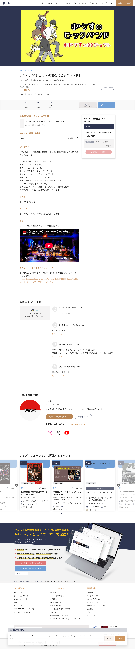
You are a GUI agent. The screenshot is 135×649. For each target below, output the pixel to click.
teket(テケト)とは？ (57, 592)
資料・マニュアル (56, 612)
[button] (61, 513)
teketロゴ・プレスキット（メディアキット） (65, 619)
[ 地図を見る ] (27, 90)
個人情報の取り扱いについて (96, 602)
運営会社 (90, 609)
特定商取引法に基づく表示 (96, 605)
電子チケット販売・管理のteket (23, 581)
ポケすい (49, 401)
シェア (61, 334)
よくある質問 (18, 605)
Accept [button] (120, 638)
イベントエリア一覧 (20, 599)
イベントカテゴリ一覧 (21, 596)
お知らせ (90, 612)
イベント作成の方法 (57, 596)
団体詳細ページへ (83, 417)
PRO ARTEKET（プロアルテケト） (25, 609)
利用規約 (90, 592)
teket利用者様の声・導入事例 (60, 609)
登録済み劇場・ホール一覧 (59, 615)
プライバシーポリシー (94, 596)
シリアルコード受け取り (22, 612)
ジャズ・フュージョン (32, 70)
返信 (53, 334)
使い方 (16, 602)
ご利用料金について (57, 599)
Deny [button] (109, 638)
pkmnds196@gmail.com (76, 424)
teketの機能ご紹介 (56, 602)
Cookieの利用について (94, 599)
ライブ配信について (57, 605)
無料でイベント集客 (124, 3)
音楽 (21, 70)
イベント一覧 (38, 581)
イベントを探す (19, 592)
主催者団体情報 (108, 87)
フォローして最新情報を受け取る (59, 417)
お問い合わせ (91, 615)
